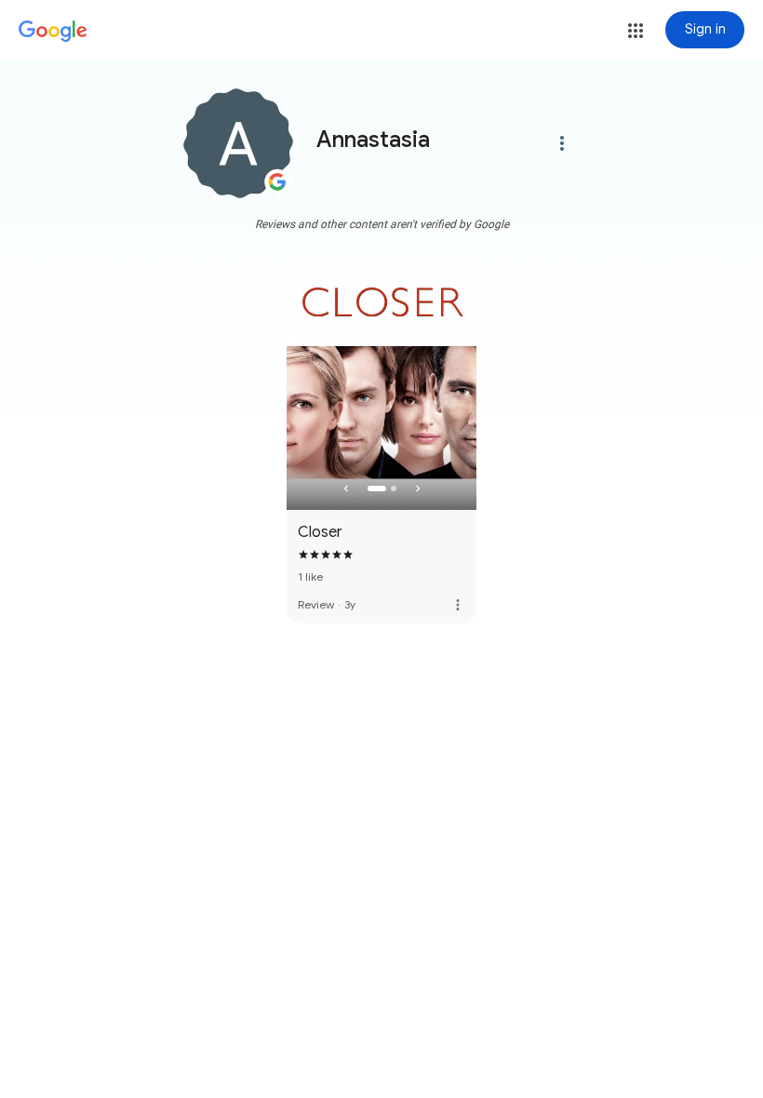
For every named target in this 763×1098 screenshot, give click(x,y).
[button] (635, 30)
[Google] (53, 31)
